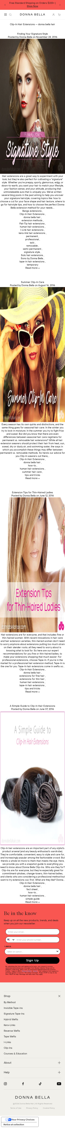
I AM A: (8, 946)
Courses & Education (15, 1053)
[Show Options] (57, 951)
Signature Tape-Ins (14, 1013)
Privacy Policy (26, 971)
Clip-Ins (8, 1048)
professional (32, 239)
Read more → (32, 267)
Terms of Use (15, 1108)
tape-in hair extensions (31, 261)
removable (32, 245)
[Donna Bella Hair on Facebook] (23, 1083)
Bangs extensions (32, 211)
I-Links (7, 1042)
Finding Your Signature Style (32, 33)
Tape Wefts (10, 1036)
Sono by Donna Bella (32, 258)
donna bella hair (32, 217)
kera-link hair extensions (32, 233)
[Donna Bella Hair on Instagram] (5, 1083)
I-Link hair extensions (32, 230)
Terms (35, 971)
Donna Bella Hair (27, 1104)
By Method (9, 1002)
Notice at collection (13, 1124)
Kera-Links (9, 1025)
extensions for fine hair (31, 675)
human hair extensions (32, 226)
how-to (32, 465)
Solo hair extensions (32, 255)
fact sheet (32, 889)
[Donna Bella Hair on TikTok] (40, 1083)
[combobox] (10, 940)
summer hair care (32, 471)
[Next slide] (60, 4)
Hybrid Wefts (11, 1019)
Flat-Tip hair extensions (32, 223)
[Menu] (5, 14)
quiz (32, 242)
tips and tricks (32, 475)
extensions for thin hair (32, 679)
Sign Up (32, 960)
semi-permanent (32, 249)
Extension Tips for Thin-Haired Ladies (32, 492)
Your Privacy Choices (23, 1119)
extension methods (32, 220)
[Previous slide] (5, 4)
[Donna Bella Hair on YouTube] (59, 1083)
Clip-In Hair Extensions (22, 24)
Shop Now (32, 6)
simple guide (33, 898)
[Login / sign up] (53, 14)
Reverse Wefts (12, 1030)
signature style (32, 252)
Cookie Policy (49, 1108)
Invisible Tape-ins (13, 1008)
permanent (32, 236)
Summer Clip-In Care (32, 282)
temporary (32, 264)
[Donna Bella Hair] (32, 1097)
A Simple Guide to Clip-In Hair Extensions (32, 706)
